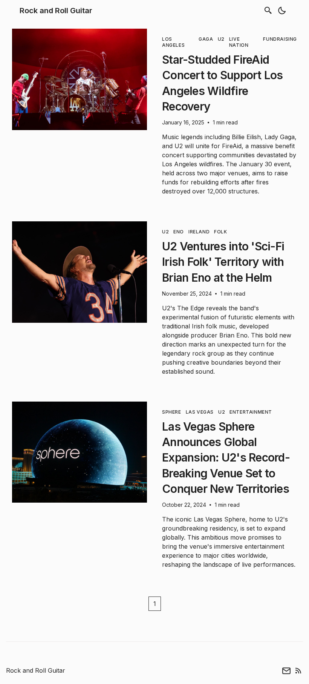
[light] (281, 10)
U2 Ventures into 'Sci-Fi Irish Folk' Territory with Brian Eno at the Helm (223, 261)
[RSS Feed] (298, 670)
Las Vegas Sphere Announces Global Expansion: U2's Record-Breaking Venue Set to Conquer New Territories (226, 457)
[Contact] (286, 670)
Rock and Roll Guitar (56, 10)
